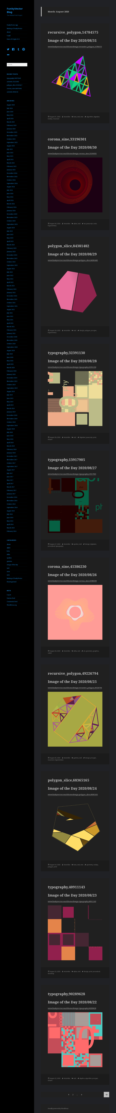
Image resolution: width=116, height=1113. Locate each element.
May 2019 (10, 402)
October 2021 (11, 303)
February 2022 (11, 289)
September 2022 (12, 265)
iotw (8, 575)
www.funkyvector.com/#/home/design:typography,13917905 (72, 474)
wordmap (51, 973)
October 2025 (11, 139)
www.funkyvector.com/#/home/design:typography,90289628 (72, 1008)
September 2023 (12, 224)
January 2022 (11, 293)
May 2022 (10, 279)
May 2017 (10, 480)
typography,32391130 (66, 352)
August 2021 (11, 309)
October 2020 (11, 344)
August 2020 (11, 350)
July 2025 (10, 149)
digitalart (96, 117)
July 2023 (10, 231)
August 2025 (11, 146)
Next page (106, 1094)
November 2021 (12, 299)
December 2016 (12, 497)
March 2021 (11, 327)
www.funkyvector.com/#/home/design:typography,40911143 (72, 901)
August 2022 (11, 269)
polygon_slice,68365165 (68, 780)
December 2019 (12, 378)
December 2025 (12, 132)
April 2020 (10, 364)
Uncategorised (11, 582)
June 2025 (10, 153)
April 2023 (10, 241)
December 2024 (12, 173)
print (94, 437)
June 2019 (10, 398)
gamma (9, 561)
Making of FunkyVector (14, 28)
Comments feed (12, 602)
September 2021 (12, 306)
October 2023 (11, 221)
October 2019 (11, 385)
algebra (82, 1078)
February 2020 (11, 371)
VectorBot (67, 117)
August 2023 (11, 228)
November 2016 (12, 501)
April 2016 (10, 524)
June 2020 (10, 357)
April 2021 (10, 323)
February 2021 (11, 330)
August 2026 (11, 105)
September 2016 (12, 507)
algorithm (90, 117)
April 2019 (10, 405)
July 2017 (10, 473)
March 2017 (11, 487)
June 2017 (10, 477)
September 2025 (12, 142)
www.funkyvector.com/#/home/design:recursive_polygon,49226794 (75, 688)
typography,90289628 (66, 993)
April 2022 (10, 282)
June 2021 (10, 316)
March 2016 (11, 528)
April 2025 (10, 159)
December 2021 (12, 296)
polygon (87, 330)
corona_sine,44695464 (14, 88)
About (9, 32)
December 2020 (12, 337)
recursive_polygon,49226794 (73, 673)
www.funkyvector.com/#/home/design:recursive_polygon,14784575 (75, 46)
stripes (50, 439)
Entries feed (11, 598)
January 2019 (11, 412)
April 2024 (10, 200)
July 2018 (10, 432)
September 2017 (12, 466)
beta (8, 551)
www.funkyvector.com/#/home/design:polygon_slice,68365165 (73, 794)
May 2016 (10, 521)
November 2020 (12, 340)
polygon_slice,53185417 (14, 85)
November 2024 (12, 177)
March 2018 (11, 446)
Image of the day (12, 565)
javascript (89, 224)
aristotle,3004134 (12, 92)
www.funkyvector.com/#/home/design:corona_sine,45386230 (72, 581)
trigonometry (52, 226)
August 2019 (11, 391)
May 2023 (10, 238)
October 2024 (11, 180)
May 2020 (10, 361)
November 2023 (12, 217)
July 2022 (10, 272)
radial (50, 653)
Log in (9, 595)
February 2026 (11, 125)
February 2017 (11, 490)
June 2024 (10, 194)
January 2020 (11, 374)
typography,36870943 (14, 78)
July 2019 (10, 395)
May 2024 (10, 197)
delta (8, 554)
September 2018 (12, 425)
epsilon (9, 558)
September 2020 (12, 347)
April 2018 (10, 443)
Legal (8, 36)
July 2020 (10, 354)
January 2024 (11, 211)
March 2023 (11, 245)
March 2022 (11, 286)
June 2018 (10, 436)
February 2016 (11, 531)
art (85, 224)
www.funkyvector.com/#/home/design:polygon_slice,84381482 (73, 260)
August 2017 (11, 470)
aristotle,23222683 (13, 82)
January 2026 (11, 129)
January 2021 (11, 333)
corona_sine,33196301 (67, 139)
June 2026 (10, 112)
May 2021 (10, 320)
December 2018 (12, 415)
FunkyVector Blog (15, 10)
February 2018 (11, 449)
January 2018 (11, 453)
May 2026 (10, 115)
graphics (96, 651)
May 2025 (10, 156)
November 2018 (12, 419)
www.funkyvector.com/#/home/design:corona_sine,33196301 (72, 153)
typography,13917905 (66, 459)
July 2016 (10, 514)
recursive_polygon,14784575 (73, 32)
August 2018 (11, 429)
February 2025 (11, 166)
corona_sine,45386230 (67, 566)
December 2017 (12, 456)
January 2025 (11, 170)
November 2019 (12, 381)
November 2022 (12, 258)
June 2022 (10, 275)
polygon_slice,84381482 (68, 245)
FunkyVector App (12, 25)
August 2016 (11, 511)
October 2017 (11, 463)
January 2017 (11, 494)
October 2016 (11, 504)
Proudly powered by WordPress (58, 1108)
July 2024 (10, 190)
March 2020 (11, 368)
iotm (8, 571)
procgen (93, 330)
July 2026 (10, 108)
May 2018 (10, 439)
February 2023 (11, 248)
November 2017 (12, 460)
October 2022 (11, 262)
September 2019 (12, 388)
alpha (8, 548)
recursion (56, 119)
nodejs (50, 119)
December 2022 (12, 255)
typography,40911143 (66, 887)
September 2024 (12, 183)
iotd (8, 568)
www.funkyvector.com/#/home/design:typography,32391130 (72, 367)
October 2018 (11, 422)
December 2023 (12, 214)
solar (95, 224)
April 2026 (10, 119)
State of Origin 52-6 (13, 39)
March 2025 (11, 163)
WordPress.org (12, 605)
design (82, 330)
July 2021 (10, 313)
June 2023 (10, 234)
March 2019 (11, 408)
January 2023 (11, 252)
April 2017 (10, 484)
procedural (51, 546)
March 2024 (11, 204)
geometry (89, 651)
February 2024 (11, 207)
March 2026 (11, 122)
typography (59, 546)
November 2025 (12, 136)
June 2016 (10, 518)
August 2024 (11, 187)
